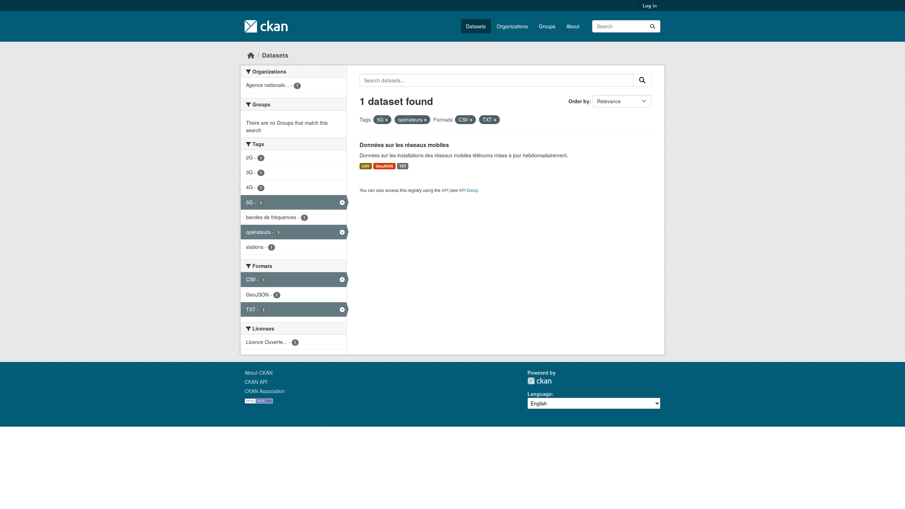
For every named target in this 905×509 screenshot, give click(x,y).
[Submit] (653, 26)
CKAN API (256, 381)
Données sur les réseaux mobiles (404, 145)
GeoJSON (384, 166)
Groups (547, 26)
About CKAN (259, 372)
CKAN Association (265, 390)
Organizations (512, 26)
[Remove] (386, 120)
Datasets (476, 26)
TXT (402, 166)
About (572, 26)
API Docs (468, 190)
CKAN (539, 381)
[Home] (251, 55)
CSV (365, 166)
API (445, 190)
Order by (578, 101)
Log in (650, 5)
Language (539, 393)
